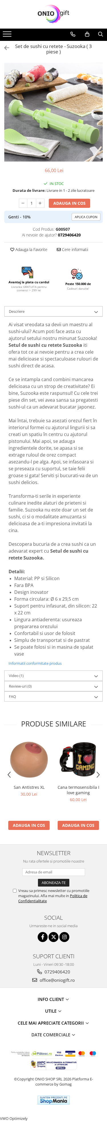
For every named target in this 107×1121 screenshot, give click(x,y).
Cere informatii (74, 249)
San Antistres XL (29, 787)
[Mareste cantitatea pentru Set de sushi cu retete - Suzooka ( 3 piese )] (40, 203)
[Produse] (8, 35)
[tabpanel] (53, 112)
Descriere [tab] (17, 311)
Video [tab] (16, 675)
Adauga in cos (69, 203)
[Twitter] (53, 937)
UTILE (51, 1011)
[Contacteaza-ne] (72, 34)
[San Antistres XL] (29, 760)
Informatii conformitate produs (35, 663)
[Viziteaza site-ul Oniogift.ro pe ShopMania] (54, 1100)
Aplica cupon (86, 217)
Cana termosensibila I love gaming (78, 789)
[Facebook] (43, 937)
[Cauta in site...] (100, 34)
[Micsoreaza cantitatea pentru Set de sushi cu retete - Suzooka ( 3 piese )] (23, 203)
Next (98, 118)
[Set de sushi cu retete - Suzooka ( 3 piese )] (53, 112)
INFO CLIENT (51, 999)
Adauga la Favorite (30, 249)
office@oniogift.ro (57, 980)
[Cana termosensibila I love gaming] (78, 760)
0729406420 (56, 972)
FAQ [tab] (12, 696)
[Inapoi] (4, 48)
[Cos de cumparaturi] (87, 34)
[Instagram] (64, 937)
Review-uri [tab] (20, 686)
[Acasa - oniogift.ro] (53, 14)
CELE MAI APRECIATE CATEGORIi (51, 1023)
